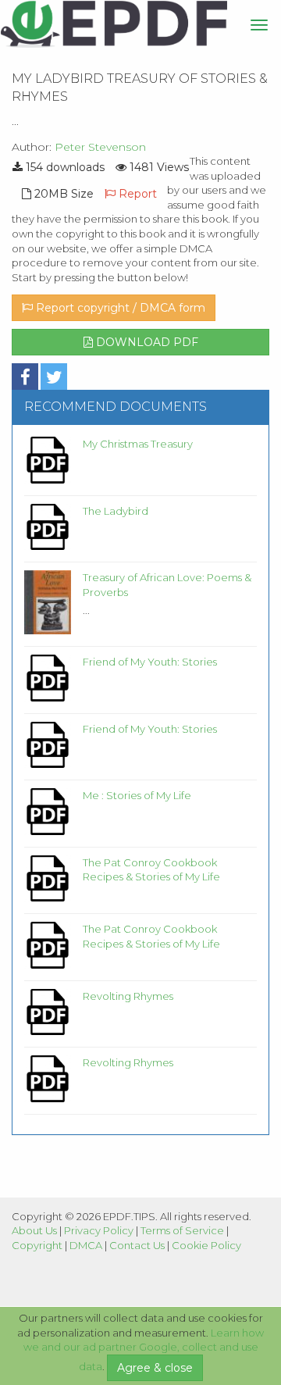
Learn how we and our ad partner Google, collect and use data (144, 1349)
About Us (34, 1230)
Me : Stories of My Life (137, 795)
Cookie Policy (206, 1245)
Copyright (37, 1245)
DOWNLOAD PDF (145, 342)
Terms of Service (182, 1230)
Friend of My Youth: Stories (150, 661)
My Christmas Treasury (138, 443)
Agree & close (155, 1368)
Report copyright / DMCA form (119, 308)
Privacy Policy (98, 1230)
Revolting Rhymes (128, 996)
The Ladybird (115, 511)
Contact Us (137, 1245)
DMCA (85, 1245)
